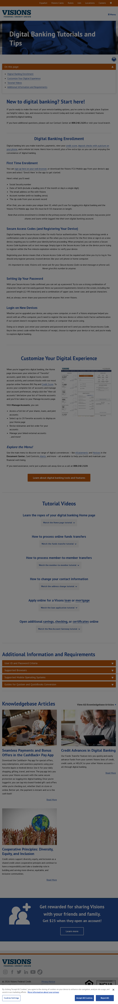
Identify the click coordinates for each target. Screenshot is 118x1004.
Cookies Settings (11, 998)
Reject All (105, 998)
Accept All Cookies (84, 998)
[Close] (113, 990)
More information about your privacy (43, 992)
